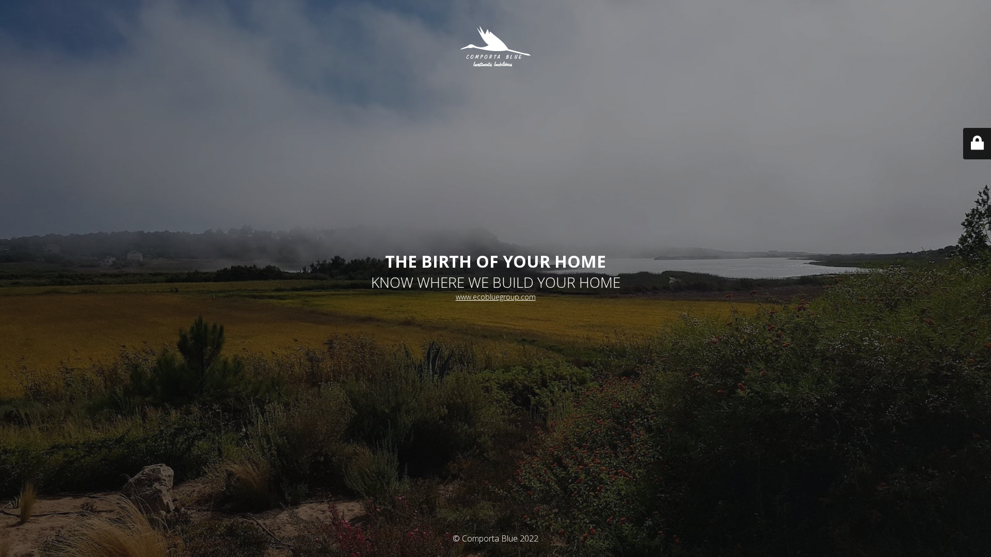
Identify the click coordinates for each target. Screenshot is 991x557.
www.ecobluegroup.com (496, 297)
